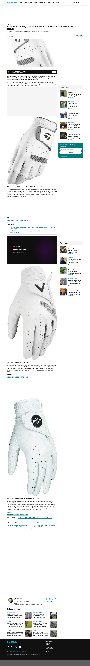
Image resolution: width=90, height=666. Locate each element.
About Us (48, 643)
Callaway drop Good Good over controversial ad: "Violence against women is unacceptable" (15, 615)
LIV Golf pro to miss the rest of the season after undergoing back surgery (74, 115)
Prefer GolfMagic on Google (19, 71)
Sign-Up (47, 651)
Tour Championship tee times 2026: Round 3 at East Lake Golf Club (74, 125)
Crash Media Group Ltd (16, 651)
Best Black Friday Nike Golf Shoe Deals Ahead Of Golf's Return (44, 526)
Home (9, 24)
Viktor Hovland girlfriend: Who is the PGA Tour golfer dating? (74, 94)
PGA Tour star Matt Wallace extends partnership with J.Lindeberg (17, 526)
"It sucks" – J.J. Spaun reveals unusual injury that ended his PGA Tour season (74, 271)
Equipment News (11, 612)
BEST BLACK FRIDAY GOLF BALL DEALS (35, 518)
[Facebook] (8, 647)
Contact (47, 644)
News (20, 2)
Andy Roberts (10, 35)
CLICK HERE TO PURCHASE (17, 220)
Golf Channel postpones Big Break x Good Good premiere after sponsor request (15, 624)
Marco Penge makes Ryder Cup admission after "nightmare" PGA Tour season (74, 261)
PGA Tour (70, 90)
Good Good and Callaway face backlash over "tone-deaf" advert (40, 633)
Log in (77, 2)
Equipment (33, 2)
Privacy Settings (49, 648)
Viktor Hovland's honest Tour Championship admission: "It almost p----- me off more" (74, 104)
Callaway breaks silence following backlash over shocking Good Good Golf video (15, 633)
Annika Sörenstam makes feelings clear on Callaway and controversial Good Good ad (74, 292)
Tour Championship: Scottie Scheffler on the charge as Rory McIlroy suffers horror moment (74, 136)
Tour (26, 2)
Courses (42, 2)
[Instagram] (12, 647)
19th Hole (56, 2)
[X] (16, 647)
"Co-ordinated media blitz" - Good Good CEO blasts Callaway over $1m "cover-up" (74, 282)
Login (47, 649)
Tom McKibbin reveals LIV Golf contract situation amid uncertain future (74, 250)
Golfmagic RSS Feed (50, 645)
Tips (49, 2)
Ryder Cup (70, 257)
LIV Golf (70, 111)
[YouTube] (20, 647)
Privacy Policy (64, 156)
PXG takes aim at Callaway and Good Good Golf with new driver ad (39, 615)
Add (54, 71)
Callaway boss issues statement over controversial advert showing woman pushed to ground (41, 624)
